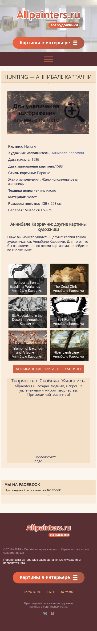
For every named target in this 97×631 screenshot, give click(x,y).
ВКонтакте (45, 613)
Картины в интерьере (45, 42)
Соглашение (32, 592)
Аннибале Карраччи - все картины (48, 368)
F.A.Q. (50, 592)
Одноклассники (52, 613)
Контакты (67, 592)
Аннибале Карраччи (68, 152)
